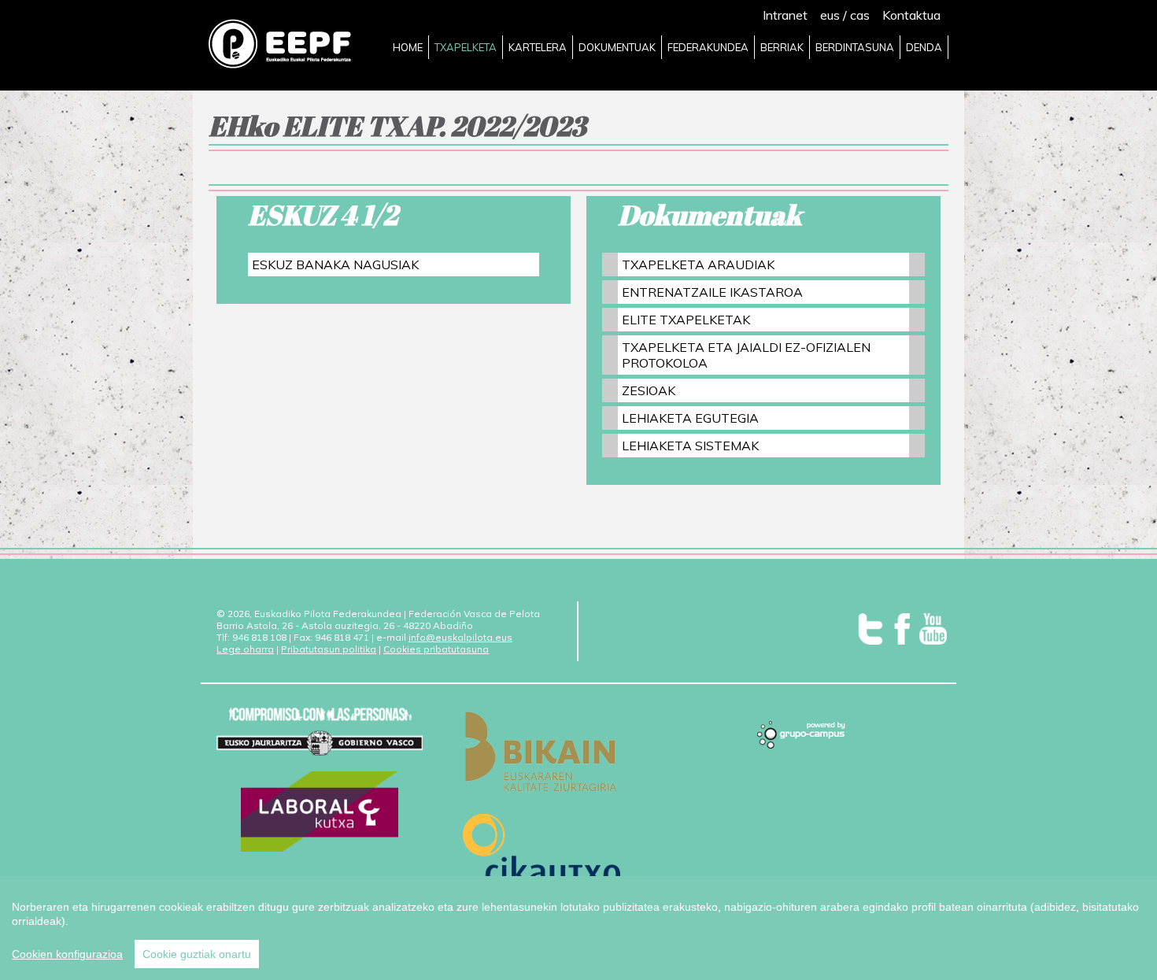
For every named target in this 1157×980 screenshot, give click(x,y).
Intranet (785, 15)
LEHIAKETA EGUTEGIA (690, 418)
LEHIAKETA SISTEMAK (690, 445)
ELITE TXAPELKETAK (686, 319)
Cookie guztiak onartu (196, 954)
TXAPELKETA (465, 47)
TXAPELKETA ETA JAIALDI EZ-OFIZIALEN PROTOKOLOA (746, 355)
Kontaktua (911, 15)
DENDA (924, 47)
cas (860, 15)
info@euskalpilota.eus (460, 637)
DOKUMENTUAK (617, 47)
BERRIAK (782, 47)
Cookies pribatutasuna (436, 649)
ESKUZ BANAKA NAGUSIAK (335, 264)
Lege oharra (245, 649)
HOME (408, 47)
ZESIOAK (648, 390)
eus (830, 15)
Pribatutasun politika (328, 649)
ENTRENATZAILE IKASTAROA (712, 292)
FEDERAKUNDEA (708, 47)
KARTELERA (537, 47)
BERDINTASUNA (854, 47)
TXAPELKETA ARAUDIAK (698, 264)
